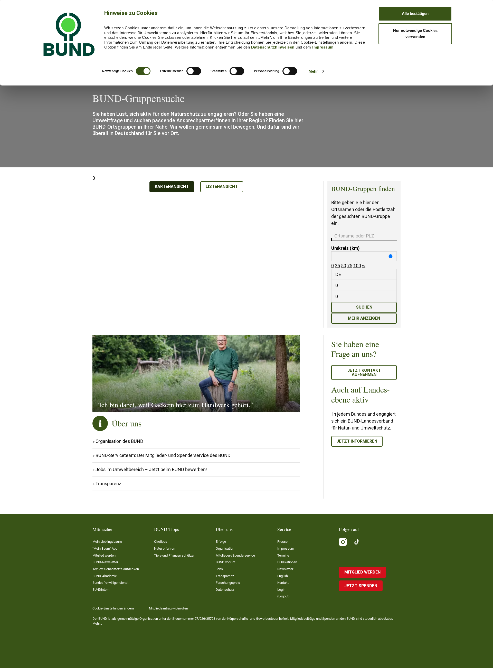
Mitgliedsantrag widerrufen (168, 608)
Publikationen (287, 562)
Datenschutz (225, 589)
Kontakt (283, 583)
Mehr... (97, 623)
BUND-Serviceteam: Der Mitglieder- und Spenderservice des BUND (163, 455)
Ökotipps (160, 541)
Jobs (219, 569)
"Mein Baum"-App (104, 548)
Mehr (313, 71)
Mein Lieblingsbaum (107, 541)
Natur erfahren (164, 548)
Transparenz (108, 483)
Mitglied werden (104, 555)
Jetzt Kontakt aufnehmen (364, 372)
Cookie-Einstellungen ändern (113, 608)
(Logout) (283, 596)
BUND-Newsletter (105, 562)
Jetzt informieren (357, 441)
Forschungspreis (228, 583)
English (282, 576)
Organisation (225, 548)
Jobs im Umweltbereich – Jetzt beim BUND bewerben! (151, 469)
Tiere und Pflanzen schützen (174, 555)
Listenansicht (222, 186)
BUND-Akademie (104, 576)
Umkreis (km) (345, 248)
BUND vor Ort (225, 562)
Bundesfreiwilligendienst (110, 583)
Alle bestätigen (415, 13)
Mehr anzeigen (364, 318)
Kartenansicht (172, 186)
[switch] (193, 71)
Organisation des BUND (119, 441)
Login (281, 589)
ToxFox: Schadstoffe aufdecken (115, 569)
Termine (283, 555)
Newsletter (285, 569)
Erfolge (221, 541)
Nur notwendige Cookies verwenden (415, 33)
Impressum (323, 47)
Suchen (364, 307)
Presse (282, 541)
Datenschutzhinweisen (273, 47)
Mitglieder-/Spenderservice (235, 555)
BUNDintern (100, 589)
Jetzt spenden (360, 585)
